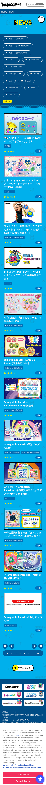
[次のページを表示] (34, 646)
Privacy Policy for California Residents (18, 765)
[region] (23, 754)
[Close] (43, 726)
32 (38, 653)
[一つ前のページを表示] (11, 646)
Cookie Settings (23, 774)
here (17, 735)
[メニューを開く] (41, 19)
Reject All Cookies (23, 781)
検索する (7, 101)
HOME (4, 11)
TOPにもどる (24, 667)
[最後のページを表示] (40, 646)
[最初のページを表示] (5, 646)
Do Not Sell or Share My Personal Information (22, 767)
